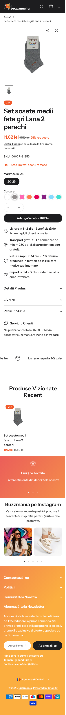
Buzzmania (24, 694)
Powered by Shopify (44, 694)
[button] (47, 31)
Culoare (9, 191)
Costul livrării (12, 144)
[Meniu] (60, 6)
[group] (18, 548)
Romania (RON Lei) (32, 686)
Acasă (7, 17)
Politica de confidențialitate (21, 670)
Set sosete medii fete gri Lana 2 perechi (15, 446)
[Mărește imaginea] (33, 54)
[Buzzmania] (17, 6)
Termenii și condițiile (16, 666)
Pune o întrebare (47, 341)
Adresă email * (16, 652)
